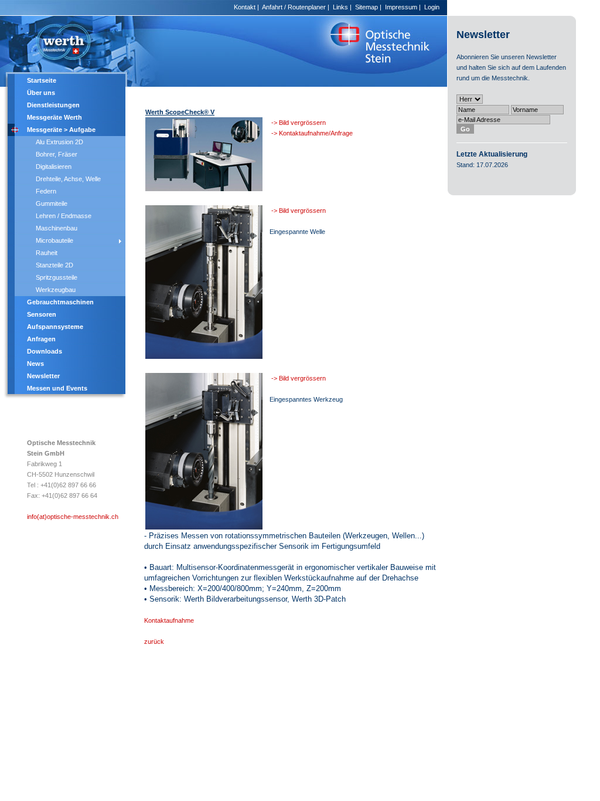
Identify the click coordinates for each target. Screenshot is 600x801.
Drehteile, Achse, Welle (68, 178)
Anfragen (41, 338)
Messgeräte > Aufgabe (61, 129)
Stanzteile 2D (54, 265)
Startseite (41, 80)
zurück (154, 641)
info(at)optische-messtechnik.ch (72, 516)
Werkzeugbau (56, 289)
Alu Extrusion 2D (59, 141)
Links (340, 7)
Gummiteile (51, 203)
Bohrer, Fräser (56, 154)
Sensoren (41, 314)
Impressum (401, 7)
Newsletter (43, 375)
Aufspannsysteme (55, 326)
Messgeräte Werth (54, 117)
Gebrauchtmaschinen (60, 302)
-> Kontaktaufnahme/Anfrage (312, 133)
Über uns (41, 92)
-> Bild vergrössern (298, 122)
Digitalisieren (53, 166)
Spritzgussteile (56, 277)
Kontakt (244, 7)
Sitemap (366, 7)
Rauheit (46, 252)
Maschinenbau (56, 228)
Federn (46, 191)
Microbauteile (54, 240)
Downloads (44, 351)
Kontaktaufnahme (169, 620)
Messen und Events (57, 388)
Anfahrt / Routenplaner (294, 7)
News (35, 363)
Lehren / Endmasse (63, 215)
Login (431, 7)
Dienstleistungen (53, 104)
